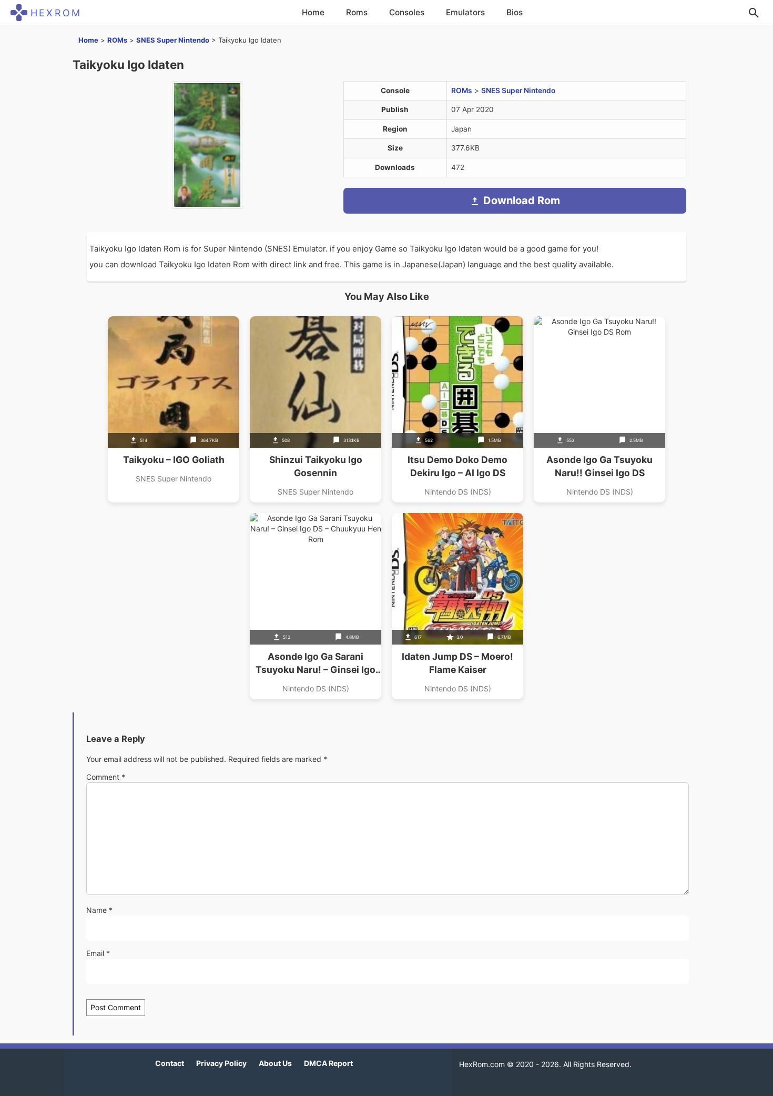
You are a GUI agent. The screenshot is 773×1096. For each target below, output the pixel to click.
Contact (169, 1063)
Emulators (465, 12)
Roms (357, 12)
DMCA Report (328, 1063)
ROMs (117, 40)
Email (98, 953)
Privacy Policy (221, 1063)
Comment (105, 776)
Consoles (406, 12)
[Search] (753, 13)
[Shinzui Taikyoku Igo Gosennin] (315, 409)
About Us (275, 1063)
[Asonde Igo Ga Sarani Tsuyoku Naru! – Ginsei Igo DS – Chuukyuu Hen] (315, 606)
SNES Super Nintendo (172, 40)
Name (99, 910)
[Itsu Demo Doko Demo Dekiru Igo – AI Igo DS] (457, 409)
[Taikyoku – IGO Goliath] (173, 409)
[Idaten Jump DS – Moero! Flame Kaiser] (457, 606)
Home (313, 12)
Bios (514, 12)
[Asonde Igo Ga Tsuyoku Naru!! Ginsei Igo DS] (599, 409)
